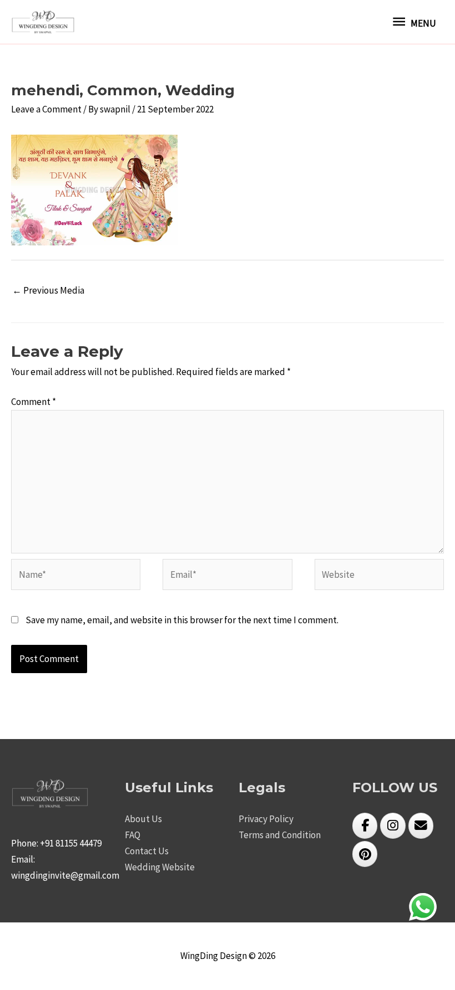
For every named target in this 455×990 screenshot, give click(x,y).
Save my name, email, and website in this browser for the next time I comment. (182, 620)
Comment (33, 402)
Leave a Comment (46, 109)
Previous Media (48, 290)
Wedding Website (160, 867)
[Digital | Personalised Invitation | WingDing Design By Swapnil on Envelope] (420, 826)
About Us (143, 819)
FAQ (132, 835)
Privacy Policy (266, 819)
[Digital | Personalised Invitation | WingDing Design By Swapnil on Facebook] (364, 826)
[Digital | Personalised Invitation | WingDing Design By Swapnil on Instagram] (392, 826)
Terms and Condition (280, 835)
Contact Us (147, 851)
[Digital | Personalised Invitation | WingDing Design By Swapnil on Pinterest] (364, 854)
